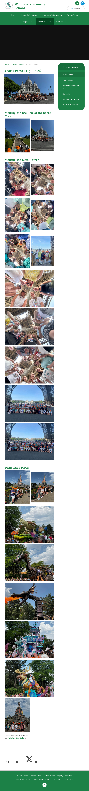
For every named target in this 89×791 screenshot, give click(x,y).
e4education (67, 776)
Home (6, 64)
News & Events (18, 64)
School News (33, 64)
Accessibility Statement (42, 779)
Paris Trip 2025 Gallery (16, 738)
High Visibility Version (23, 779)
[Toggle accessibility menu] (77, 3)
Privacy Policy (68, 779)
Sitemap (57, 779)
